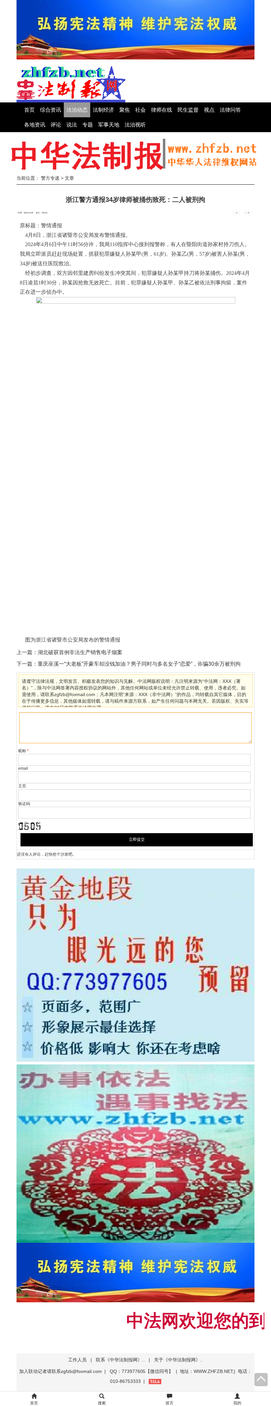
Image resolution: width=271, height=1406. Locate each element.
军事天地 (108, 125)
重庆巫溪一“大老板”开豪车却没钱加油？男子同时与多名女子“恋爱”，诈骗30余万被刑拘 (139, 664)
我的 (237, 1403)
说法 (71, 125)
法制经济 (103, 110)
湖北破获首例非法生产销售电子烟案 (80, 652)
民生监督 (188, 110)
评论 (56, 125)
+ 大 (248, 213)
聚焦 (124, 110)
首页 (29, 110)
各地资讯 (34, 125)
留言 (170, 1403)
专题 (87, 125)
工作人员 (77, 1359)
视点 (209, 110)
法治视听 (135, 125)
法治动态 (77, 110)
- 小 (236, 213)
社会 (140, 110)
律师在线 (161, 110)
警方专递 (50, 178)
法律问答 (230, 110)
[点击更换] (29, 826)
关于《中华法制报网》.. (178, 1359)
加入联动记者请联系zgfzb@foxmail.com (60, 1371)
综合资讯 (50, 110)
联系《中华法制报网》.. (120, 1359)
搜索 (102, 1403)
